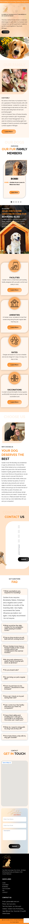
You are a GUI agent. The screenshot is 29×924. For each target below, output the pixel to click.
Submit (14, 846)
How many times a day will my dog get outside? (15, 736)
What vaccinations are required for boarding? (12, 591)
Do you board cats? (12, 670)
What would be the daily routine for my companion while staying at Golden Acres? (13, 628)
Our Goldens (6, 888)
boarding (5, 886)
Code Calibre (15, 922)
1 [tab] (11, 202)
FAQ (3, 890)
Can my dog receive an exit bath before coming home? (14, 638)
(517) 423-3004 (11, 904)
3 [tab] (16, 202)
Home (4, 883)
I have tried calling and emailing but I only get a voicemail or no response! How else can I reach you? (13, 717)
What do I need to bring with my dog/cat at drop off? (14, 727)
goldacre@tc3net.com (12, 901)
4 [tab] (18, 202)
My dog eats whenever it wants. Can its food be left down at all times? (14, 661)
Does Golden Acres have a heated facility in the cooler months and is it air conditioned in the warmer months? (14, 649)
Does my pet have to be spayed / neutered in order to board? (14, 687)
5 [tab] (20, 202)
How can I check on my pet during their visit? (14, 697)
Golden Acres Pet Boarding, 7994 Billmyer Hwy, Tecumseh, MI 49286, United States (14, 911)
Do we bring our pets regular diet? (14, 677)
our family (5, 884)
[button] (14, 592)
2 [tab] (14, 202)
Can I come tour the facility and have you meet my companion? (14, 706)
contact (5, 892)
